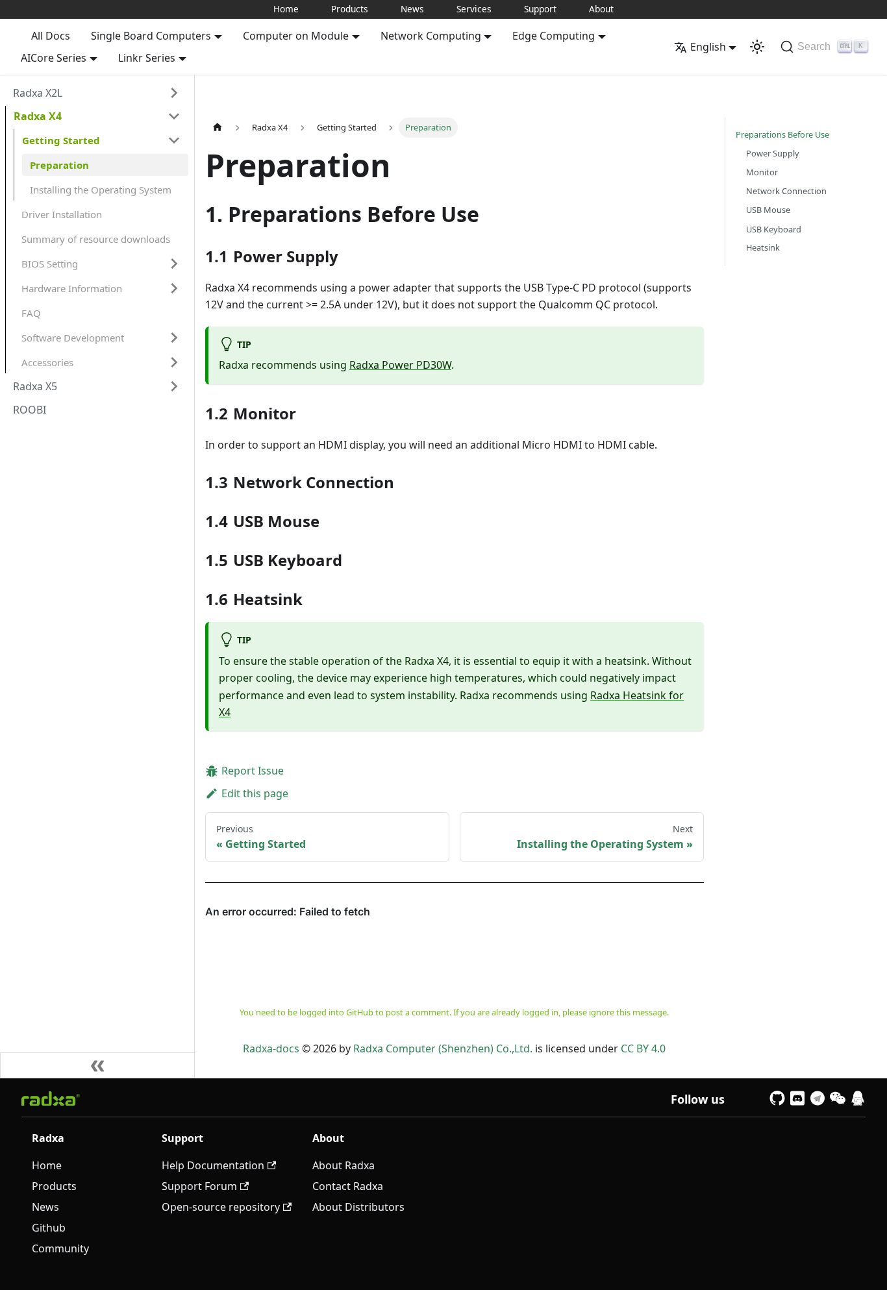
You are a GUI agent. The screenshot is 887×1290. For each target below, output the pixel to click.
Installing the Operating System (100, 189)
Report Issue (252, 770)
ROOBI (29, 410)
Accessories (47, 362)
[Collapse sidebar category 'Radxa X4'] (174, 116)
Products (349, 9)
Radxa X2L (37, 93)
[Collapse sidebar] (97, 1065)
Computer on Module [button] (296, 36)
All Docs (50, 36)
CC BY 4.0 (643, 1048)
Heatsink (763, 247)
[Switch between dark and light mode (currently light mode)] (757, 46)
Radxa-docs (271, 1048)
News (412, 9)
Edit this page (254, 793)
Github (49, 1228)
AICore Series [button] (53, 58)
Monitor (762, 172)
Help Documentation (213, 1165)
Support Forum (199, 1186)
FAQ (31, 312)
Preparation (59, 164)
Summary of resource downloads (95, 238)
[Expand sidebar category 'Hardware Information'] (174, 288)
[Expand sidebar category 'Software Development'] (174, 338)
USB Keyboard (773, 228)
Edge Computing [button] (553, 36)
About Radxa (343, 1165)
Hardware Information (71, 288)
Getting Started (61, 140)
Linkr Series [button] (146, 58)
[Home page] (217, 128)
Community (60, 1248)
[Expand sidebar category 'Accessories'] (174, 362)
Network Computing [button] (431, 36)
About (601, 9)
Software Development (72, 337)
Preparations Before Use (782, 134)
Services (474, 9)
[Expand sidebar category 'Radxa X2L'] (174, 92)
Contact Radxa (347, 1186)
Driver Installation (61, 214)
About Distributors (358, 1207)
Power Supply (772, 153)
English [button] (708, 47)
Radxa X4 (38, 116)
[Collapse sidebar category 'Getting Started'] (174, 140)
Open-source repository (221, 1207)
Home (286, 9)
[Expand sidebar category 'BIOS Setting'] (174, 264)
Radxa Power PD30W (400, 365)
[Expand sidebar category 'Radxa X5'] (174, 386)
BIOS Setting (49, 263)
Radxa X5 (35, 386)
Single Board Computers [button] (151, 36)
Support (540, 9)
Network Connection (786, 191)
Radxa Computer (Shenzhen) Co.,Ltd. (442, 1048)
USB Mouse (768, 210)
